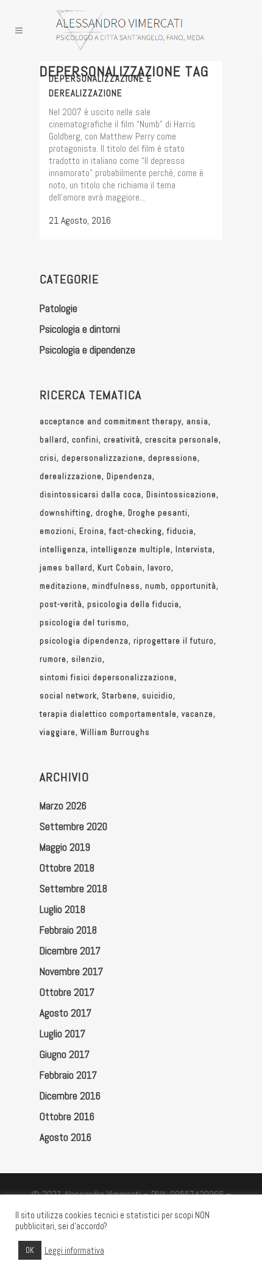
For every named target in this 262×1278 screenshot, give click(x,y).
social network (68, 695)
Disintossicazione (181, 494)
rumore (53, 659)
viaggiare (58, 732)
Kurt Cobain (120, 568)
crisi (48, 458)
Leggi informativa (74, 1250)
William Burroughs (115, 732)
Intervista (194, 549)
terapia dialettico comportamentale (108, 714)
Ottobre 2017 (67, 992)
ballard (53, 440)
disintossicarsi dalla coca (90, 494)
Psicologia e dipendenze (87, 350)
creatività (122, 440)
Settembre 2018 (73, 888)
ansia (197, 421)
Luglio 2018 (62, 909)
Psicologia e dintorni (80, 329)
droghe (109, 513)
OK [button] (30, 1250)
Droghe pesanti (158, 513)
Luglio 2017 (62, 1033)
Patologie (58, 308)
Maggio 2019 (65, 847)
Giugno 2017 (65, 1054)
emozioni (57, 531)
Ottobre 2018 (67, 868)
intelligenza (63, 549)
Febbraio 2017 (68, 1075)
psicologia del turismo (83, 622)
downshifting (65, 513)
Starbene (119, 695)
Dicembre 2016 (70, 1095)
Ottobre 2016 (67, 1116)
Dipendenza (129, 476)
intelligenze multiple (131, 549)
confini (85, 440)
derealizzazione (71, 476)
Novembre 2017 (71, 971)
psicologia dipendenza (84, 641)
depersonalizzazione (102, 458)
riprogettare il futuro (173, 641)
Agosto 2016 (65, 1137)
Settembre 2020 (73, 826)
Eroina (91, 531)
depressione (172, 458)
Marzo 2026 (63, 805)
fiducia (180, 531)
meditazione (63, 586)
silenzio (86, 659)
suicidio (157, 695)
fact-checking (135, 531)
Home (49, 85)
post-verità (61, 604)
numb (155, 586)
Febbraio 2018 (68, 930)
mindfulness (116, 586)
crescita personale (182, 440)
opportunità (193, 586)
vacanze (197, 714)
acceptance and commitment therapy (111, 421)
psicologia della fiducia (133, 604)
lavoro (159, 568)
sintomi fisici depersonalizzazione (107, 677)
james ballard (66, 568)
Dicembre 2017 (70, 950)
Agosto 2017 (65, 1013)
